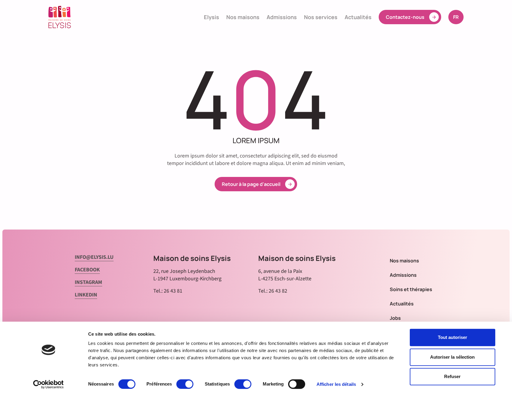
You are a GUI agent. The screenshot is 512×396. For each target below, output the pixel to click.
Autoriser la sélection (452, 357)
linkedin (86, 295)
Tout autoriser (452, 337)
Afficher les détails (336, 384)
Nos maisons (242, 17)
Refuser (452, 376)
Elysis (211, 17)
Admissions (282, 17)
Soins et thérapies (411, 289)
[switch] (184, 384)
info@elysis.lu (94, 257)
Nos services (320, 17)
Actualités (358, 17)
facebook (87, 269)
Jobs (395, 318)
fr (458, 16)
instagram (88, 282)
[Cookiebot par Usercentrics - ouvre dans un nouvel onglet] (48, 384)
